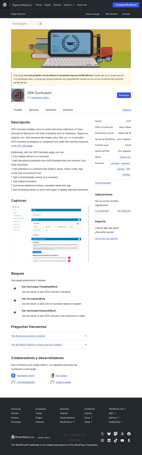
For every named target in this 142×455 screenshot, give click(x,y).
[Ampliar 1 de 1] (85, 209)
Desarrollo (68, 109)
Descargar (124, 95)
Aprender (64, 409)
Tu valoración (102, 210)
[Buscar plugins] (40, 23)
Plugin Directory (18, 14)
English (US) (125, 157)
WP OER (21, 145)
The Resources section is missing (28, 336)
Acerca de (16, 409)
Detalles (18, 109)
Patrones (40, 422)
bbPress (114, 417)
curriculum (115, 163)
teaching (126, 175)
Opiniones (34, 109)
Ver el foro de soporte (106, 238)
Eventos (88, 413)
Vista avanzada (103, 182)
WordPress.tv (67, 422)
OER (128, 169)
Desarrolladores (67, 417)
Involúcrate (90, 409)
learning (120, 169)
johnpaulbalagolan (26, 382)
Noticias (14, 413)
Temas (39, 413)
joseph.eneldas (63, 382)
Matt (112, 413)
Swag (88, 422)
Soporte (127, 109)
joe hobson (61, 375)
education (126, 163)
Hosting (14, 417)
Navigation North (40, 97)
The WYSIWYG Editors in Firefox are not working (36, 344)
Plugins (39, 417)
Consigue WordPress (126, 5)
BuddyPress (116, 422)
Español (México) (45, 437)
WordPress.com (117, 409)
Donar (88, 417)
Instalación (50, 109)
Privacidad (16, 422)
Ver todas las (124, 210)
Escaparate (41, 409)
